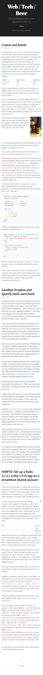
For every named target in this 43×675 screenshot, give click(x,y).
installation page (10, 145)
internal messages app (12, 437)
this (33, 309)
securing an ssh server (23, 374)
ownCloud (5, 316)
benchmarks (18, 62)
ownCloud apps (33, 429)
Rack (26, 494)
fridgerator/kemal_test (22, 154)
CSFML (4, 93)
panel (18, 501)
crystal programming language (27, 52)
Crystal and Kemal (14, 45)
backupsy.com (10, 344)
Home (22, 26)
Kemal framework (10, 74)
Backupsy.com (18, 329)
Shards (34, 168)
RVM (3, 581)
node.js (27, 605)
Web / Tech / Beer (21, 9)
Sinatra (21, 102)
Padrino (29, 102)
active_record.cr (31, 184)
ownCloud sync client (16, 409)
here (21, 384)
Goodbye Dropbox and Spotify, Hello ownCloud (18, 292)
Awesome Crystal (18, 91)
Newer (21, 666)
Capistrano (36, 511)
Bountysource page (8, 69)
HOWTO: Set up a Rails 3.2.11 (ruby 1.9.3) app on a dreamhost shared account (20, 476)
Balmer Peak (20, 128)
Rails (21, 494)
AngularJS (31, 111)
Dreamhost (36, 487)
